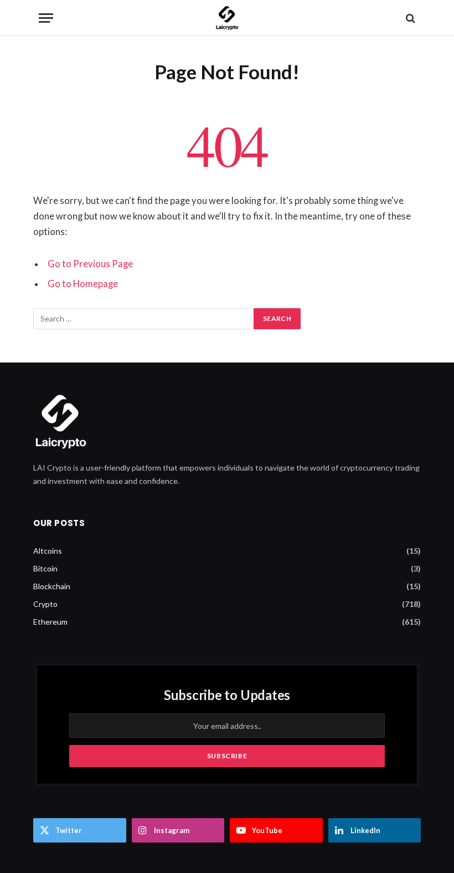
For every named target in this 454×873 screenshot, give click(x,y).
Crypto (45, 604)
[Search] (409, 18)
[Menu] (46, 18)
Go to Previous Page (90, 263)
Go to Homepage (83, 283)
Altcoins (47, 550)
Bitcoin (45, 568)
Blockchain (51, 586)
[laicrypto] (227, 18)
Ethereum (50, 621)
